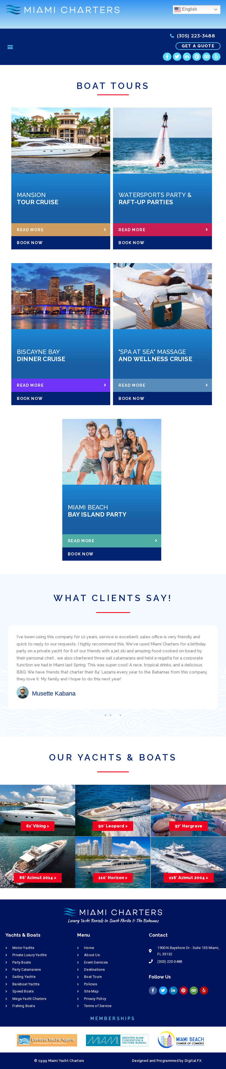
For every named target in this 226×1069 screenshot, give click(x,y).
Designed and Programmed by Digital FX (166, 1061)
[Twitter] (177, 57)
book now (30, 243)
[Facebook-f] (167, 57)
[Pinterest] (196, 57)
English (189, 9)
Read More (30, 230)
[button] (10, 46)
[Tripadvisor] (206, 57)
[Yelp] (216, 57)
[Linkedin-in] (187, 57)
